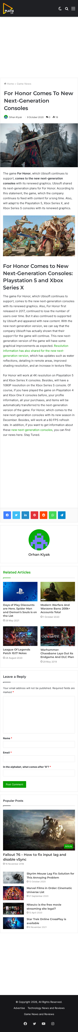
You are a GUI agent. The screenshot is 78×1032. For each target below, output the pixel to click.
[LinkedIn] (25, 515)
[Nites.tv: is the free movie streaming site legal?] (13, 909)
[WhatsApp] (52, 515)
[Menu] (73, 10)
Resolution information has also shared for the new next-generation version (35, 350)
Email (7, 752)
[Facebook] (7, 515)
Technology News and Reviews (46, 1008)
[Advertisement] (39, 47)
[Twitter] (16, 515)
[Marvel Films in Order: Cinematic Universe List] (13, 893)
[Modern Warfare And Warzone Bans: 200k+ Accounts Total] (58, 591)
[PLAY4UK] (12, 8)
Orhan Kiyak (15, 117)
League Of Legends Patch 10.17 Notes (16, 651)
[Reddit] (43, 515)
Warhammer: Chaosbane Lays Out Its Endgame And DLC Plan (57, 653)
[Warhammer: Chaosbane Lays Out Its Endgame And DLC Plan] (58, 636)
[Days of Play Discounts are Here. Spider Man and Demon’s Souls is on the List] (20, 591)
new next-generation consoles (31, 430)
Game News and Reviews (39, 1014)
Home (10, 83)
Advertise (19, 1008)
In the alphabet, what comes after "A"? (27, 766)
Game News (24, 83)
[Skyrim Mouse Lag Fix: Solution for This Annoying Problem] (13, 877)
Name (7, 738)
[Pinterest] (34, 515)
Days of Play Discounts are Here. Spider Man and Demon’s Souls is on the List (20, 610)
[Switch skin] (60, 10)
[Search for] (67, 10)
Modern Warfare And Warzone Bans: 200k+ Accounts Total (55, 608)
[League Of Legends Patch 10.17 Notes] (20, 636)
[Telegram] (62, 515)
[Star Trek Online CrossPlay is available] (13, 923)
